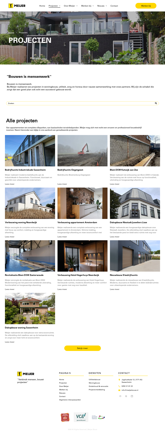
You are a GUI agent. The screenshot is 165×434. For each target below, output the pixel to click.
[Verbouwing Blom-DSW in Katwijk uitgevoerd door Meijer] (135, 150)
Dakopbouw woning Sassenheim (21, 327)
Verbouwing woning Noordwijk (21, 222)
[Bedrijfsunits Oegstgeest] (82, 150)
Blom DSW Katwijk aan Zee (124, 169)
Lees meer (9, 184)
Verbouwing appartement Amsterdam (77, 222)
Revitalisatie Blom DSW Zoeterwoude (24, 275)
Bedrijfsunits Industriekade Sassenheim (25, 169)
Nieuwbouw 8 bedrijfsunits (124, 275)
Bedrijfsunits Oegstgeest (70, 169)
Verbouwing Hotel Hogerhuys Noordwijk (78, 275)
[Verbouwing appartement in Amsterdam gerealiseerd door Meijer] (82, 203)
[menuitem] (42, 5)
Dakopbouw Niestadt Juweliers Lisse (128, 222)
